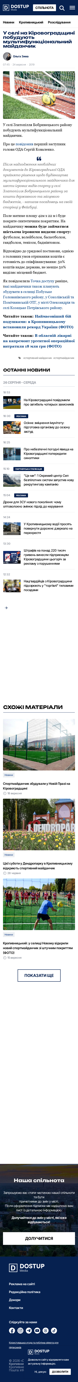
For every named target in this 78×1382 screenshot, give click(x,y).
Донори (14, 1300)
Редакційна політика (24, 1292)
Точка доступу (42, 281)
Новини (8, 22)
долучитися (39, 1238)
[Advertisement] (39, 658)
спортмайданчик (64, 357)
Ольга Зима (21, 56)
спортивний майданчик (38, 357)
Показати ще (39, 975)
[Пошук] (61, 7)
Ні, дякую (40, 1371)
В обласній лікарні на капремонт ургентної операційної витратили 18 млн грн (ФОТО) (39, 340)
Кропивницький (31, 22)
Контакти (16, 1308)
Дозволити (60, 1371)
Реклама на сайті (22, 1284)
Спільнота (44, 8)
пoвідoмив (24, 144)
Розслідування (59, 22)
